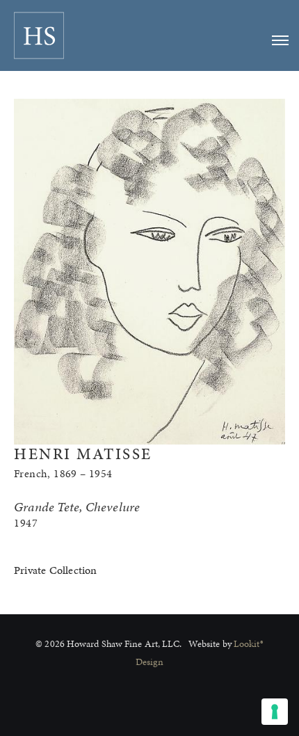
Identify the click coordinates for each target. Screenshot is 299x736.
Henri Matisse (83, 453)
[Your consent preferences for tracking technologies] (274, 711)
